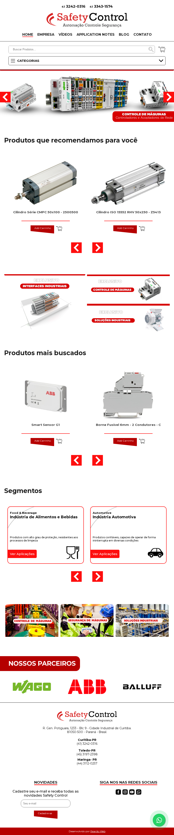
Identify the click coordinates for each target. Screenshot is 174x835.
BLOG (124, 34)
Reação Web (97, 831)
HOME (27, 34)
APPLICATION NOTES (96, 34)
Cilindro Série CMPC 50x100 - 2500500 (45, 212)
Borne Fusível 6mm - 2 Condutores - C (128, 425)
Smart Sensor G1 (45, 425)
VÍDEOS (65, 34)
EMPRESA (45, 34)
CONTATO (142, 34)
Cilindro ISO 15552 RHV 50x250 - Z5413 (128, 212)
